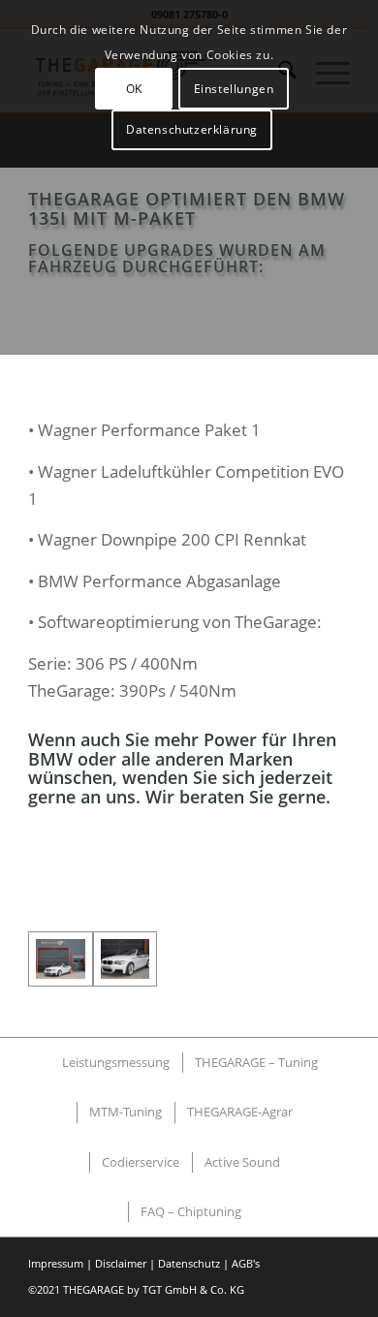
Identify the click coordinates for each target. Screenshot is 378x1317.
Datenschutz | (193, 1263)
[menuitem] (114, 1062)
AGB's (246, 1263)
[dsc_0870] (125, 959)
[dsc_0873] (60, 959)
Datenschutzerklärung (192, 129)
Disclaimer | (125, 1263)
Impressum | (60, 1263)
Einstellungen (234, 88)
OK (134, 88)
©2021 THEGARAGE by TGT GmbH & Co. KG (136, 1289)
